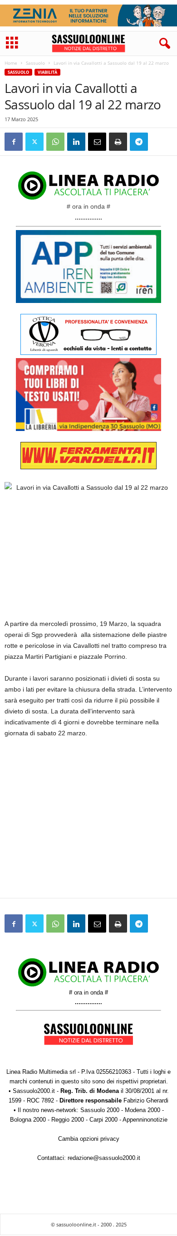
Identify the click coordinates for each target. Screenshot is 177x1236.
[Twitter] (34, 142)
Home (11, 63)
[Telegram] (139, 142)
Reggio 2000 (67, 1119)
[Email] (97, 142)
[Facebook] (14, 142)
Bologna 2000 (28, 1119)
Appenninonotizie (145, 1119)
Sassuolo (35, 63)
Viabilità (47, 72)
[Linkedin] (76, 142)
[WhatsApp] (55, 142)
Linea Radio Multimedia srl (41, 1071)
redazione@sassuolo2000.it (104, 1157)
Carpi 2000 (103, 1119)
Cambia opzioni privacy (88, 1138)
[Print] (118, 142)
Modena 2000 (142, 1110)
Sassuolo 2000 (99, 1110)
